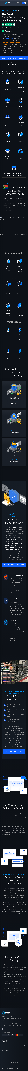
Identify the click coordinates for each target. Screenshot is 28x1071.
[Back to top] (14, 1065)
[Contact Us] (3, 1029)
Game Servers (6, 10)
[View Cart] (15, 2)
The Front (13, 10)
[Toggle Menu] (2, 3)
